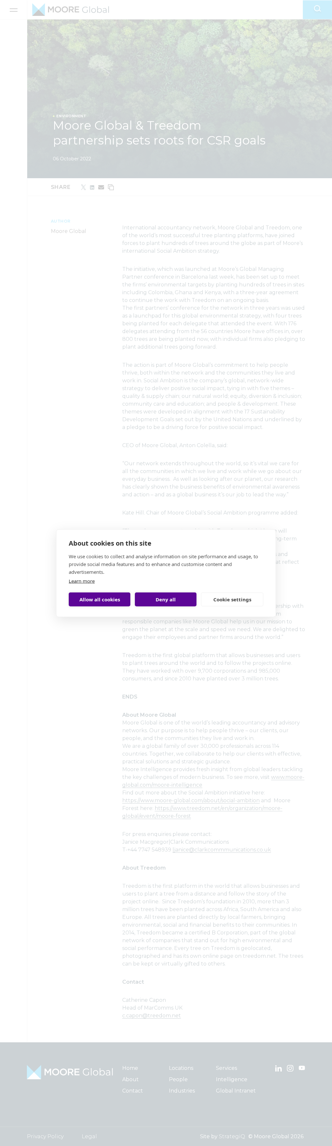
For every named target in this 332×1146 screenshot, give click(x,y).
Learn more (82, 580)
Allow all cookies (99, 599)
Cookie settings (232, 599)
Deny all (166, 599)
